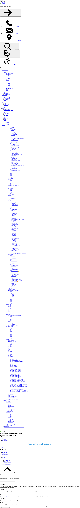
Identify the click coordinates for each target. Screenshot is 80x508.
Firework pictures (14, 209)
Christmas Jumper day (14, 216)
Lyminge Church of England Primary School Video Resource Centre (14, 427)
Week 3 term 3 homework (13, 365)
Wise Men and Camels (11, 418)
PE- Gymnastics (13, 262)
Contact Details (6, 71)
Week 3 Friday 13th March (14, 359)
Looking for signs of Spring (15, 160)
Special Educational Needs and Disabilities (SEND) (11, 101)
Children (3, 125)
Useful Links (6, 118)
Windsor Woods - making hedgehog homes (17, 138)
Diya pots (12, 286)
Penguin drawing (13, 149)
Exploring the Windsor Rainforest (16, 147)
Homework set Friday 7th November (15, 372)
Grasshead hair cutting (14, 163)
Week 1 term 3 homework (13, 367)
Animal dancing (13, 214)
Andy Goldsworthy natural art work (16, 232)
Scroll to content (2, 2)
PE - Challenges (13, 220)
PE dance (12, 212)
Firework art (13, 139)
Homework (9, 321)
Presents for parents (14, 213)
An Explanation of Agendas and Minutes (12, 399)
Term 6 (11, 169)
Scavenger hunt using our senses (16, 279)
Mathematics (13, 203)
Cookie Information (7, 460)
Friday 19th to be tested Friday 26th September (16, 379)
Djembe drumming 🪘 (14, 281)
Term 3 (11, 143)
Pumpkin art (13, 137)
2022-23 (9, 298)
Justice (9, 78)
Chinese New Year (14, 223)
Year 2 (9, 84)
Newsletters (6, 107)
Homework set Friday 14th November (15, 371)
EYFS (10, 414)
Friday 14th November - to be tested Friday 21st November (18, 384)
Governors (5, 96)
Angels (9, 407)
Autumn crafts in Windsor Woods (16, 278)
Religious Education (9, 81)
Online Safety (6, 112)
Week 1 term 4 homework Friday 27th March (16, 361)
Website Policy (6, 461)
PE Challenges (13, 144)
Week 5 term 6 (12, 363)
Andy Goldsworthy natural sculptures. (17, 154)
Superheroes (13, 256)
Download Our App (5, 428)
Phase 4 (11, 187)
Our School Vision (7, 91)
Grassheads (13, 167)
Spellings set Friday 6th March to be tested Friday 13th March (19, 392)
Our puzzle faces (13, 276)
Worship (7, 90)
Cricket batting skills (14, 241)
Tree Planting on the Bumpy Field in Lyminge (12, 424)
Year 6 (9, 87)
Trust (8, 76)
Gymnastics (13, 229)
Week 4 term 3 (12, 364)
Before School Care (7, 111)
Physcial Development (14, 204)
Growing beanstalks (14, 152)
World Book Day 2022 (9, 411)
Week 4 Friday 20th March (14, 358)
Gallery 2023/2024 (10, 254)
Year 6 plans (9, 355)
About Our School (5, 70)
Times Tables (4, 446)
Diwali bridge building (14, 211)
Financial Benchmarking (7, 94)
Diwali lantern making (14, 140)
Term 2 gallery (10, 353)
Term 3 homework (10, 362)
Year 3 (9, 85)
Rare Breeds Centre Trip (15, 249)
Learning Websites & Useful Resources (13, 325)
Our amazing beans (14, 159)
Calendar (5, 106)
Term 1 (11, 128)
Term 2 (11, 136)
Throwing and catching (14, 237)
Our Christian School (7, 72)
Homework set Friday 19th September (15, 377)
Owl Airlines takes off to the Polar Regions (17, 219)
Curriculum (5, 103)
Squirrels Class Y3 (8, 314)
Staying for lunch (14, 273)
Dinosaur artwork (14, 168)
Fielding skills (13, 239)
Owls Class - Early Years (9, 126)
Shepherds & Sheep (11, 406)
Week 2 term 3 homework (13, 366)
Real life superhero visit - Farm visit (16, 252)
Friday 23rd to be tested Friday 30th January (16, 389)
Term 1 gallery (10, 354)
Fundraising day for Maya (10, 425)
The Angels (9, 417)
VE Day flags (13, 240)
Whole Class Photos (11, 413)
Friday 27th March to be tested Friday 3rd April (16, 393)
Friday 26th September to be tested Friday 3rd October (18, 380)
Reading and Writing (14, 269)
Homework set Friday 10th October (15, 374)
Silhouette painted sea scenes (15, 231)
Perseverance (10, 77)
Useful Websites (10, 308)
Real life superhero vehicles (15, 170)
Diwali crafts (13, 285)
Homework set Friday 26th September (15, 376)
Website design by (6, 464)
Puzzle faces (13, 135)
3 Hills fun (13, 225)
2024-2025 (7, 123)
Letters (9, 350)
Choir (5, 120)
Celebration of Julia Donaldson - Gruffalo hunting (18, 253)
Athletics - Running (14, 250)
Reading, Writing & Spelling (14, 323)
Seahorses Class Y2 (9, 304)
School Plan (6, 105)
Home (3, 69)
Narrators (9, 408)
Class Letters (10, 346)
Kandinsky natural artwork (15, 222)
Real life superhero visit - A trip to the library (17, 251)
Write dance (13, 131)
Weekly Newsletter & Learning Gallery (13, 290)
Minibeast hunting (14, 164)
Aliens (9, 403)
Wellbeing (5, 119)
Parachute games (13, 133)
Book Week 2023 (4, 455)
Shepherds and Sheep (11, 421)
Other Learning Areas (14, 205)
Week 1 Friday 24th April (13, 357)
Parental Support (6, 113)
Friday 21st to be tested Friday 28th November (16, 385)
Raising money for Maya (15, 274)
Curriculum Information (11, 289)
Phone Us (17, 26)
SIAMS (7, 89)
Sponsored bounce (14, 158)
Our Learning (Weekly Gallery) (12, 341)
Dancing (12, 263)
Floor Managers (10, 410)
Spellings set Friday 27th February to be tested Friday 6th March (19, 391)
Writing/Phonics (13, 258)
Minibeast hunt (13, 284)
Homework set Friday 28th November (15, 369)
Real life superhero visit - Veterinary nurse (17, 247)
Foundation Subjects (7, 104)
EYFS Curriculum (10, 178)
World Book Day (14, 230)
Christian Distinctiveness (9, 73)
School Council (4, 452)
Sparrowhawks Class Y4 (9, 326)
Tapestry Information (11, 194)
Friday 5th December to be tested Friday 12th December (18, 387)
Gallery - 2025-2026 (11, 127)
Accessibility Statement (7, 462)
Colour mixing (13, 218)
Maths (12, 257)
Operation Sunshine (9, 423)
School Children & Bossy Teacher (13, 409)
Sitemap (3, 457)
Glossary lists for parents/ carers (12, 396)
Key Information (4, 95)
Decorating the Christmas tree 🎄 (16, 142)
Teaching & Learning (5, 102)
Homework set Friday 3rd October (15, 375)
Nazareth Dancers (10, 422)
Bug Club (9, 195)
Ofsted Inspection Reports (8, 97)
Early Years (9, 82)
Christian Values (8, 74)
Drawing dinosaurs (14, 242)
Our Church (7, 80)
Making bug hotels (14, 162)
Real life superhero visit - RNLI (16, 248)
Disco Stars (9, 420)
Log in (3, 429)
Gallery (9, 333)
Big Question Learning (11, 172)
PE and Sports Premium (7, 98)
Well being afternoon (14, 224)
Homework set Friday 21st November (15, 370)
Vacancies (5, 92)
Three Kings (9, 405)
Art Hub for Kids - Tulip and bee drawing (17, 165)
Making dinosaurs (14, 243)
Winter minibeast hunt (14, 228)
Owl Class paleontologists (15, 238)
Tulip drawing (13, 235)
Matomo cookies (5, 496)
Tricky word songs (12, 198)
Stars (8, 404)
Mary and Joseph (10, 419)
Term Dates (5, 117)
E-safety (9, 395)
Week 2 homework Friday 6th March (15, 360)
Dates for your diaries (11, 188)
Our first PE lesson (14, 275)
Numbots (9, 199)
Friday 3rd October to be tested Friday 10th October (17, 381)
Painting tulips (13, 155)
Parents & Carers (4, 108)
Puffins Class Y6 (8, 348)
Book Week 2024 (14, 261)
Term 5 (11, 183)
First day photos (13, 129)
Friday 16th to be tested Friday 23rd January (16, 388)
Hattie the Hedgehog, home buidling (16, 280)
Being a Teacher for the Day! (15, 265)
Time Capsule (13, 157)
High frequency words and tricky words (13, 185)
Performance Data (6, 99)
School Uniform (6, 116)
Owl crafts (13, 277)
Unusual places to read (14, 153)
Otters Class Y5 (8, 339)
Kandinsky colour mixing (15, 145)
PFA (4, 114)
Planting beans (13, 234)
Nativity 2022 (8, 412)
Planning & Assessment (11, 340)
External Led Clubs (7, 109)
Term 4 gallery (10, 352)
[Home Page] (2, 3)
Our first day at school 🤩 (15, 271)
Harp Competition (6, 426)
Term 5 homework (10, 356)
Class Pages (4, 439)
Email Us (17, 33)
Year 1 (9, 83)
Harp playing (13, 236)
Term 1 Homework (10, 373)
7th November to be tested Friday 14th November (17, 383)
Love (8, 75)
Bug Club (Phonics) (11, 288)
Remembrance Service (9, 88)
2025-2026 (7, 124)
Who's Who (6, 93)
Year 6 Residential (10, 394)
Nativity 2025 (8, 401)
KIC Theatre (13, 283)
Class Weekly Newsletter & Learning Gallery (14, 315)
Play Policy (7, 122)
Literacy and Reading (14, 202)
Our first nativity (13, 215)
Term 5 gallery (10, 351)
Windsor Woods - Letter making (16, 132)
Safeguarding (6, 115)
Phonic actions (12, 197)
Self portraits (13, 272)
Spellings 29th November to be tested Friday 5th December (18, 386)
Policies (5, 100)
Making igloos (13, 148)
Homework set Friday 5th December (15, 368)
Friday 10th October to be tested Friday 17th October (17, 382)
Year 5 (9, 86)
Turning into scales (14, 221)
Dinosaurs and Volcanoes (15, 267)
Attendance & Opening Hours (8, 110)
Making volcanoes (14, 244)
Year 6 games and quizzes (11, 397)
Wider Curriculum (12, 324)
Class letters (9, 200)
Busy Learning (13, 266)
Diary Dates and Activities (10, 398)
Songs (9, 349)
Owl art (12, 130)
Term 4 (11, 150)
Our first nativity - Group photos (16, 141)
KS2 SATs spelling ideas (13, 378)
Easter (7, 79)
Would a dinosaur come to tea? (15, 245)
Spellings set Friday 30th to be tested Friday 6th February (18, 390)
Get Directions (18, 40)
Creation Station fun (14, 134)
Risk (6, 121)
